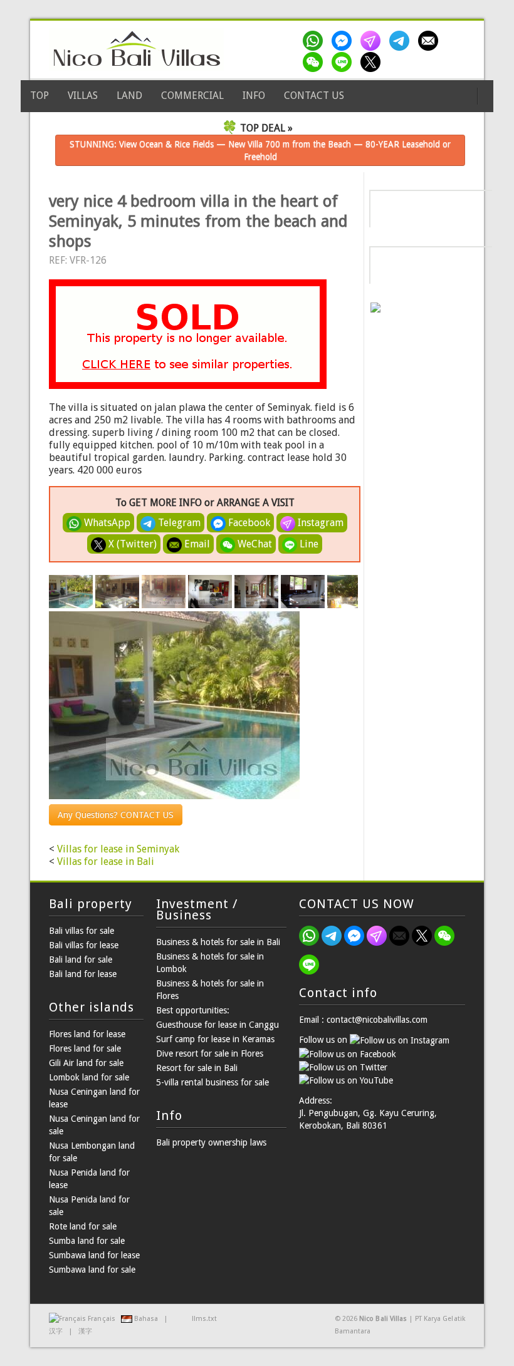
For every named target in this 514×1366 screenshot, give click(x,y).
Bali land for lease (83, 974)
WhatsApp (105, 523)
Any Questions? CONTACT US (116, 815)
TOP (39, 95)
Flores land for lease (87, 1034)
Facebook (248, 523)
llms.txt (204, 1319)
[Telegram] (401, 41)
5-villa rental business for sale (212, 1082)
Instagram (319, 523)
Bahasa (146, 1319)
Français (101, 1319)
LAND (129, 95)
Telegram (178, 523)
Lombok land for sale (89, 1077)
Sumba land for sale (87, 1241)
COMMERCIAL (192, 95)
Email (196, 544)
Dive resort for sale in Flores (209, 1053)
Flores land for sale (85, 1048)
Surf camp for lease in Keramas (215, 1039)
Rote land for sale (83, 1226)
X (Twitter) (131, 544)
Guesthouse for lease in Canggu (217, 1025)
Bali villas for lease (83, 945)
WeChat (253, 544)
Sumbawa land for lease (94, 1255)
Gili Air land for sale (86, 1063)
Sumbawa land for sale (92, 1270)
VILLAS (83, 95)
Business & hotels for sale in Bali (218, 942)
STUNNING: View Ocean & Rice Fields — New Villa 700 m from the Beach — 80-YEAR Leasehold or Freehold (260, 150)
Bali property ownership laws (211, 1142)
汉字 (56, 1331)
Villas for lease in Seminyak (118, 849)
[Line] (344, 62)
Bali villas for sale (81, 931)
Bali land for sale (80, 960)
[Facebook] (344, 41)
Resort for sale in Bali (197, 1068)
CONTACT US (314, 95)
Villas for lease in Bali (105, 861)
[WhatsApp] (315, 41)
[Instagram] (373, 41)
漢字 (85, 1331)
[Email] (430, 41)
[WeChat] (315, 62)
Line (307, 544)
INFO (254, 95)
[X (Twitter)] (373, 62)
